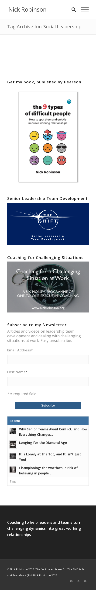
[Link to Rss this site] (85, 580)
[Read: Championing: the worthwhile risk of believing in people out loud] (13, 470)
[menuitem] (71, 9)
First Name (17, 371)
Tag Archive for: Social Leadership (44, 26)
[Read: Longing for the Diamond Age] (13, 444)
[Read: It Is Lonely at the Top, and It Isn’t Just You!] (13, 456)
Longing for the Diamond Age (43, 442)
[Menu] (82, 9)
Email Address (20, 350)
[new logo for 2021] (39, 9)
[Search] (71, 9)
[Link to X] (78, 580)
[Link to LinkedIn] (71, 580)
